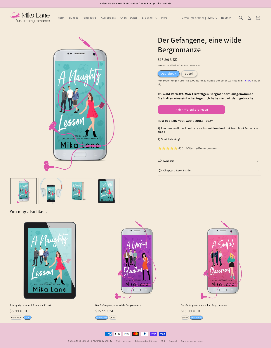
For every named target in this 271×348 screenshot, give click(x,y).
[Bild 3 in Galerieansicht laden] (79, 191)
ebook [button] (27, 317)
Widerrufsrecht (123, 341)
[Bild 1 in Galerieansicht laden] (24, 191)
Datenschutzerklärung (146, 341)
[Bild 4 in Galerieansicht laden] (106, 191)
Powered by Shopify (102, 340)
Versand (162, 65)
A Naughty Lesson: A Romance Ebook (30, 305)
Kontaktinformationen (192, 341)
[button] (149, 18)
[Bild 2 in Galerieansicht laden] (51, 191)
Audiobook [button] (16, 317)
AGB (163, 341)
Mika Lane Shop (84, 340)
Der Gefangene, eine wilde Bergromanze (118, 305)
